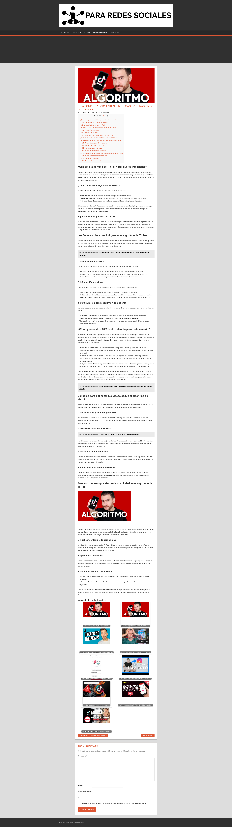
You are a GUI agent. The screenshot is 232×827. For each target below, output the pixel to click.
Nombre (81, 786)
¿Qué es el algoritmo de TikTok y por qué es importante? (97, 120)
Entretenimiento (100, 33)
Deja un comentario (103, 112)
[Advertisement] (116, 49)
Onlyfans (65, 33)
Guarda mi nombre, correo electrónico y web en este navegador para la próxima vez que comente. (113, 803)
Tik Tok (87, 33)
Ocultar (105, 116)
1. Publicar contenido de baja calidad (94, 156)
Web (79, 798)
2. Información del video (89, 133)
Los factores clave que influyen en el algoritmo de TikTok (97, 127)
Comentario (82, 756)
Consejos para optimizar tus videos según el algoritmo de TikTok (100, 140)
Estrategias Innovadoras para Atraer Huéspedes (93, 735)
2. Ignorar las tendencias (90, 158)
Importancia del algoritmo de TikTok (93, 125)
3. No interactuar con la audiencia (93, 161)
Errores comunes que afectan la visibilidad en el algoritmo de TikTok (101, 153)
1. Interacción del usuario (90, 130)
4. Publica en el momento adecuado (93, 150)
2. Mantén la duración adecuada (92, 145)
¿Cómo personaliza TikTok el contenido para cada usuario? (98, 138)
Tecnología (115, 33)
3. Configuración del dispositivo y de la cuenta (97, 135)
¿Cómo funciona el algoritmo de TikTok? (95, 122)
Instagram (76, 33)
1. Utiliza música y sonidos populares (94, 143)
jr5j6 (84, 112)
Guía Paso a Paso (147, 735)
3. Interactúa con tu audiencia (91, 148)
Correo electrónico (85, 792)
